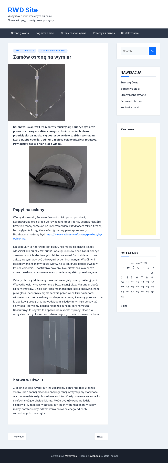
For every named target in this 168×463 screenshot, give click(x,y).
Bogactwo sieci (44, 33)
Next (101, 436)
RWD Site (23, 10)
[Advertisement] (138, 186)
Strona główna (20, 33)
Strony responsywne (73, 33)
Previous (17, 436)
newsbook (94, 455)
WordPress (70, 455)
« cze (124, 305)
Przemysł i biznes (104, 33)
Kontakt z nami (130, 33)
